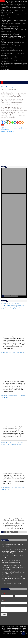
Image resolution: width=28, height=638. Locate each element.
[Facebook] (2, 122)
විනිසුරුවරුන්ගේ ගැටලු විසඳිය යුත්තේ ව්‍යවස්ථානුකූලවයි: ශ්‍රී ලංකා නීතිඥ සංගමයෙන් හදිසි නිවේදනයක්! (13, 567)
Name (3, 593)
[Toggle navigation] (4, 82)
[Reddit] (20, 122)
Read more (10, 348)
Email (3, 600)
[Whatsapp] (12, 122)
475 (13, 531)
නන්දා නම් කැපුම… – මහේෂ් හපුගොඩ (8, 48)
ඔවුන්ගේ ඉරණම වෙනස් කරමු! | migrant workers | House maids (7, 129)
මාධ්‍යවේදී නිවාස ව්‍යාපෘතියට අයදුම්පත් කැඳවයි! (10, 26)
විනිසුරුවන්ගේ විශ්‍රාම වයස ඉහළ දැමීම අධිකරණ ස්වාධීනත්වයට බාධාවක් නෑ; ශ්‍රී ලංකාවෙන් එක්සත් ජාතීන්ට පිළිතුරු (14, 551)
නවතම (2, 124)
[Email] (7, 122)
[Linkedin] (15, 122)
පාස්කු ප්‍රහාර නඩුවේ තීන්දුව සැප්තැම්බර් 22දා (9, 28)
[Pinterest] (17, 122)
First (2, 598)
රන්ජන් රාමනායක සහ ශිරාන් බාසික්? (12, 352)
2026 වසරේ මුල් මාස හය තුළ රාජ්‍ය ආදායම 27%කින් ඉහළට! (13, 36)
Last (15, 598)
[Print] (10, 122)
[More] (22, 122)
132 (13, 296)
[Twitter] (5, 122)
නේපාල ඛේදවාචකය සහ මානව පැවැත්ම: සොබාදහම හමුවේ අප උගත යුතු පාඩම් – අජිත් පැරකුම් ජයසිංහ (13, 306)
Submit (4, 614)
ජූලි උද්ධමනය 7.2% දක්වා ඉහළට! (7, 41)
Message (4, 606)
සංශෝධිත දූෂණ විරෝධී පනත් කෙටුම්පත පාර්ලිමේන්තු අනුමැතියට (14, 63)
